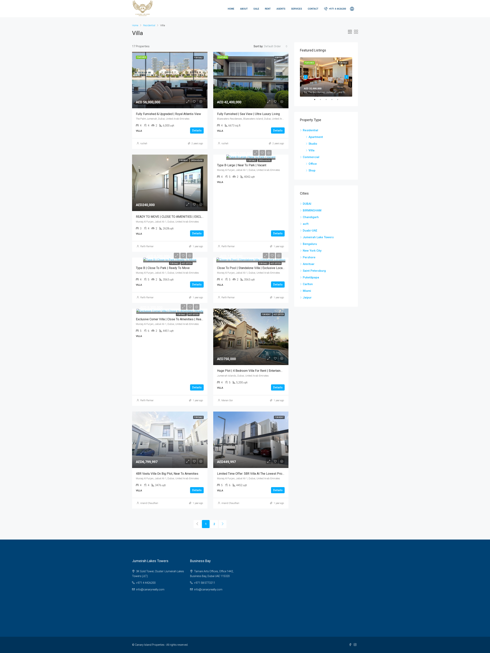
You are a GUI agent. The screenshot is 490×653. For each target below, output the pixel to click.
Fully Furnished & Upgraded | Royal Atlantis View (168, 114)
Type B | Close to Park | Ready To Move (163, 268)
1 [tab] (316, 99)
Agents (280, 8)
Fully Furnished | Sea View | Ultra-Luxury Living (248, 114)
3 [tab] (328, 99)
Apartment (316, 137)
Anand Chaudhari (149, 503)
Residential (149, 25)
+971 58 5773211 (204, 582)
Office (313, 163)
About (244, 8)
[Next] (222, 524)
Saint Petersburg (314, 270)
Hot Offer (186, 263)
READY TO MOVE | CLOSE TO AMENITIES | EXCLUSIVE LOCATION (180, 216)
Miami (307, 291)
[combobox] (276, 46)
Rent (268, 8)
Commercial (311, 157)
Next (346, 77)
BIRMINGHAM (312, 210)
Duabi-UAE (310, 230)
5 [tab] (339, 99)
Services (296, 8)
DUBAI (307, 203)
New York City (312, 250)
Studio (313, 143)
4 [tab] (334, 99)
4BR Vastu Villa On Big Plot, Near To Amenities (167, 473)
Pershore (309, 257)
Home (231, 8)
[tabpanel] (326, 77)
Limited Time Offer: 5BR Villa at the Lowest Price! (251, 473)
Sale (256, 8)
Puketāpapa (311, 277)
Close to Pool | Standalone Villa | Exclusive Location (252, 268)
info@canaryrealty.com (150, 589)
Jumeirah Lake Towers (318, 237)
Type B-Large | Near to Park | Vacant (241, 165)
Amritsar (308, 264)
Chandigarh (311, 217)
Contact (313, 8)
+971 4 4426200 (337, 8)
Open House (265, 160)
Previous (306, 77)
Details (197, 130)
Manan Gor (227, 400)
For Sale (251, 160)
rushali (143, 143)
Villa (311, 150)
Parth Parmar (147, 246)
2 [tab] (322, 99)
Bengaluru (310, 244)
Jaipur (307, 297)
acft (306, 224)
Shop (312, 170)
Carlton (308, 284)
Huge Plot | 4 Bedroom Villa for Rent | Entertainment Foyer (256, 371)
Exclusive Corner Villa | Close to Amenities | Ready (170, 319)
